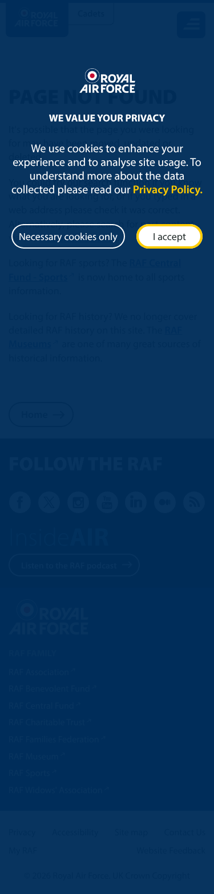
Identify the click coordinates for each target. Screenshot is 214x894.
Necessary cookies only (68, 236)
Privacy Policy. (168, 189)
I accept (169, 236)
